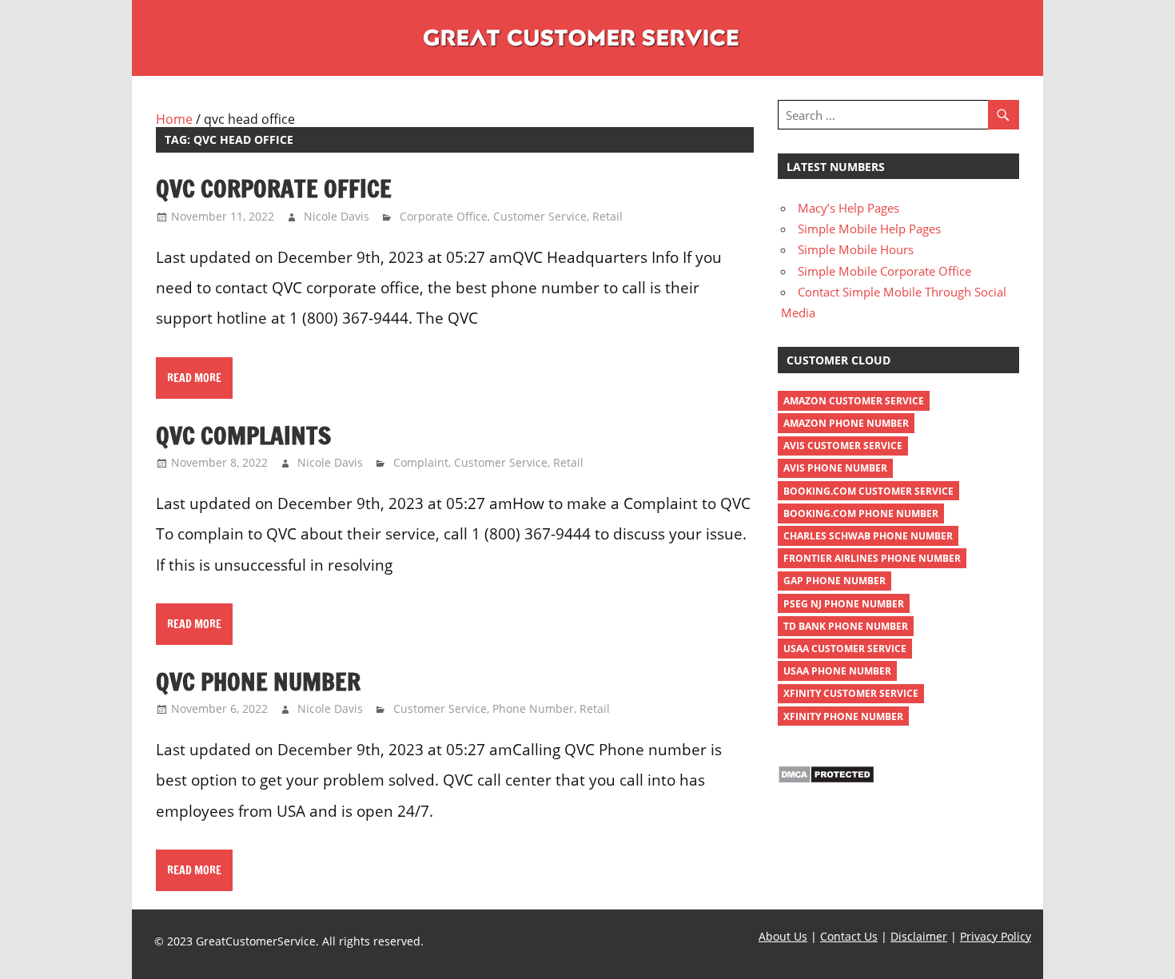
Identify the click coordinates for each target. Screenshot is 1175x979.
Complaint (420, 462)
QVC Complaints (243, 435)
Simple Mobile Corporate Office (884, 271)
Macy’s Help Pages (848, 208)
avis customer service (842, 445)
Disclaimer (918, 936)
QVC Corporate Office (274, 188)
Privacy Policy (995, 936)
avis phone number (835, 468)
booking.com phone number (860, 513)
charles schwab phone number (868, 536)
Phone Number (533, 708)
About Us (783, 936)
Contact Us (849, 936)
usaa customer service (844, 648)
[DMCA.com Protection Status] (826, 779)
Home (174, 119)
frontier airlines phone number (872, 558)
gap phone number (834, 580)
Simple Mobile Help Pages (869, 229)
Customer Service (540, 216)
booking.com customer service (868, 491)
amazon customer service (853, 401)
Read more (194, 378)
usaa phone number (837, 671)
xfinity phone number (843, 716)
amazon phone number (846, 423)
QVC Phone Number (258, 681)
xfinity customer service (850, 693)
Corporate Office (444, 216)
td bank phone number (845, 626)
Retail (607, 216)
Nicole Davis (336, 216)
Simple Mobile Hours (856, 249)
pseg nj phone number (843, 604)
